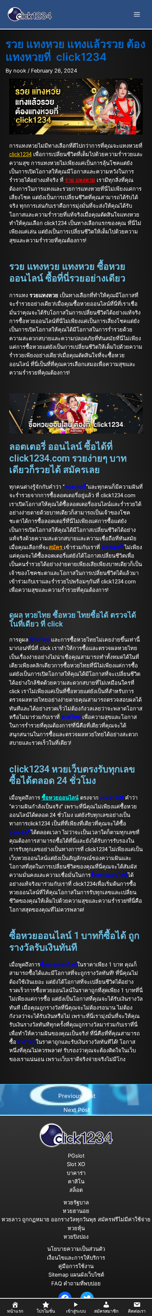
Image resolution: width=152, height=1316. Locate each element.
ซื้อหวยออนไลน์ (60, 797)
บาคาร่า (76, 1173)
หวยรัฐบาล (76, 1202)
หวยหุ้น (76, 1228)
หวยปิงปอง (76, 1236)
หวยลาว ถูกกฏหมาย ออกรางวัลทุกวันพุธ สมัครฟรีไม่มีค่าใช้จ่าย (76, 1219)
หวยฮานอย (76, 1211)
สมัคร (56, 547)
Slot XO (76, 1164)
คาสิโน (76, 1181)
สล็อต (76, 1190)
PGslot (76, 1155)
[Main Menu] (137, 14)
